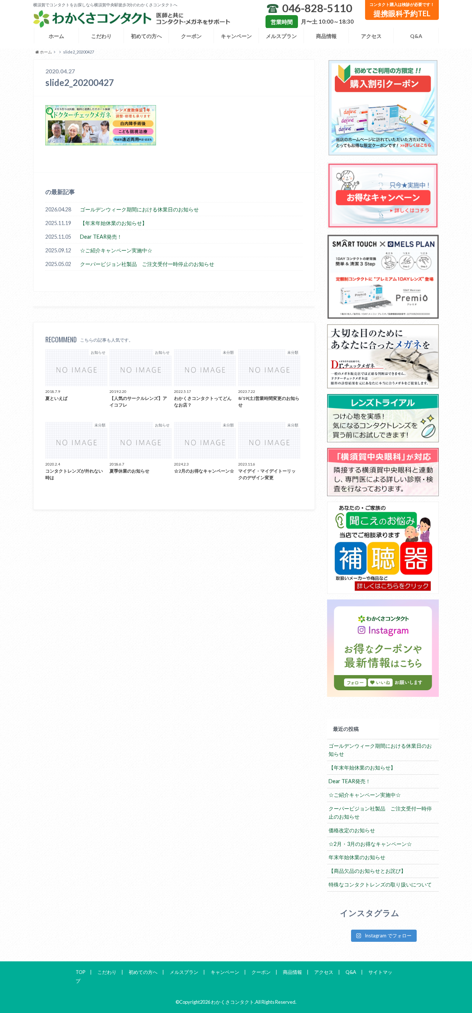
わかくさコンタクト (232, 1002)
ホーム (56, 36)
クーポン (191, 36)
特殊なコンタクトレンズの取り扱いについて (380, 884)
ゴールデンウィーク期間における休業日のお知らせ (139, 209)
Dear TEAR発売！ (101, 237)
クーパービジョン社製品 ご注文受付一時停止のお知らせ (147, 264)
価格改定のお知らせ (352, 830)
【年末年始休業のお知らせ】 (113, 223)
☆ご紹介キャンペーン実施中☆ (116, 250)
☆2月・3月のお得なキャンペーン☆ (370, 844)
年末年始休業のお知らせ (357, 857)
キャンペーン (236, 36)
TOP (80, 972)
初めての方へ (146, 36)
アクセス (371, 36)
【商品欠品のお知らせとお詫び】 (367, 871)
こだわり (101, 36)
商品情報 (326, 36)
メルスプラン (281, 36)
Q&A (416, 36)
